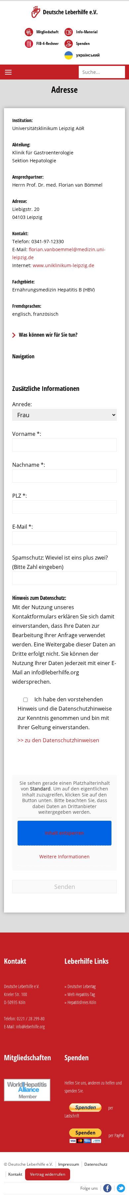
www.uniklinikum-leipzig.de (63, 265)
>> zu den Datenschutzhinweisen (58, 740)
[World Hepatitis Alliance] (27, 1102)
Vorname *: (26, 433)
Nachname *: (28, 464)
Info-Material (87, 32)
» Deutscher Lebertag (80, 986)
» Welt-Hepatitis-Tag (79, 994)
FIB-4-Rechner (47, 43)
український (88, 55)
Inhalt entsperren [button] (64, 833)
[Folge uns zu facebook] (106, 1188)
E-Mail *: (22, 526)
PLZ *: (19, 495)
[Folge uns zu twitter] (119, 1188)
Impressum (68, 1164)
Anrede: (22, 404)
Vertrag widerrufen (47, 1174)
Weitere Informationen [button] (64, 856)
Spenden (83, 43)
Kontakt (15, 1174)
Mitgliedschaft (47, 32)
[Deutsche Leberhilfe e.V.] (64, 12)
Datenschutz (96, 1164)
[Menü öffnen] (9, 72)
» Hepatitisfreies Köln (80, 1002)
